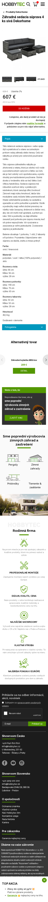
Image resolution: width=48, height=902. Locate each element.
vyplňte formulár (35, 123)
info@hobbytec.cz (11, 746)
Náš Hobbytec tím (11, 813)
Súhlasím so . (21, 704)
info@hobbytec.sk (11, 784)
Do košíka (24, 108)
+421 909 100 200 (11, 781)
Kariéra (5, 822)
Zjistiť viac (16, 418)
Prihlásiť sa (37, 724)
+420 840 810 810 (11, 743)
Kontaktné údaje (10, 816)
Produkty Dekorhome (17, 12)
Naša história (8, 819)
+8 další (41, 79)
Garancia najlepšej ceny (14, 838)
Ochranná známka (11, 806)
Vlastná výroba (9, 809)
